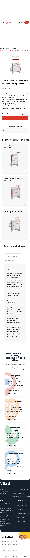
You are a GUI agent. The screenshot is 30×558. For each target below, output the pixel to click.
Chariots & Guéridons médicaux (6, 504)
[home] (11, 22)
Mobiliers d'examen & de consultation (6, 524)
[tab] (15, 253)
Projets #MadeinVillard (23, 513)
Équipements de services (4, 520)
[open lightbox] (15, 64)
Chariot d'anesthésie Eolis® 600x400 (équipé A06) (14, 50)
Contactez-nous (21, 521)
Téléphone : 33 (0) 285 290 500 (20, 489)
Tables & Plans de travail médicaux (6, 511)
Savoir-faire (20, 509)
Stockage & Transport (6, 508)
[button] (3, 22)
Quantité (5, 114)
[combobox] (20, 22)
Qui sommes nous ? (22, 505)
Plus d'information (11, 393)
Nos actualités (20, 517)
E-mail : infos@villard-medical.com (21, 496)
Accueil (2, 48)
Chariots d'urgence (11, 48)
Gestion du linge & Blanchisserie (5, 516)
